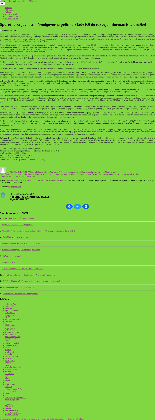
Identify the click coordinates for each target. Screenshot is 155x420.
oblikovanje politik (12, 343)
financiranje (9, 315)
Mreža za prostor (8, 262)
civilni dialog (10, 306)
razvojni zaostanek (93, 172)
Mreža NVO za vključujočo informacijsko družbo (21, 250)
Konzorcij (8, 8)
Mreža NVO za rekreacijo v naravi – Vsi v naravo (21, 243)
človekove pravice (12, 400)
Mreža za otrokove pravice (12, 256)
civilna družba (10, 304)
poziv (7, 347)
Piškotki (48, 419)
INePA (8, 172)
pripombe (8, 354)
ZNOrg (8, 395)
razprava (8, 363)
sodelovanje (9, 374)
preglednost (9, 352)
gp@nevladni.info (14, 187)
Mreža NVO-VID (60, 172)
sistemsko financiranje (13, 367)
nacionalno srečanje (12, 334)
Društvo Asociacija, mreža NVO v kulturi (18, 218)
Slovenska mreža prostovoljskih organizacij (19, 287)
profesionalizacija (11, 356)
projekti (8, 358)
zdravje (7, 393)
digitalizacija (9, 308)
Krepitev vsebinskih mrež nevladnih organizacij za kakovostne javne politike (36, 180)
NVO (7, 341)
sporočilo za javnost (108, 172)
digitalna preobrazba (12, 310)
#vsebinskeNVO (11, 19)
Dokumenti (9, 12)
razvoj (7, 365)
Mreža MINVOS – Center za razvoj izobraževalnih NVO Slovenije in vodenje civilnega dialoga (38, 231)
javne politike (10, 326)
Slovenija (8, 371)
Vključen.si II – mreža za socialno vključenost (20, 294)
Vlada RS (8, 387)
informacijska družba (45, 172)
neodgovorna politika (76, 172)
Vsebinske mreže (11, 14)
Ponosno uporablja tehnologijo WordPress (68, 419)
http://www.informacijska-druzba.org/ (18, 155)
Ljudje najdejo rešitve (13, 16)
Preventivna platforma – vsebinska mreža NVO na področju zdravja (29, 275)
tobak (7, 378)
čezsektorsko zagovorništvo (15, 398)
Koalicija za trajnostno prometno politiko (17, 225)
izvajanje (8, 321)
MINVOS (9, 330)
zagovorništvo (10, 391)
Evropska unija (10, 313)
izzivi (7, 324)
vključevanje (10, 384)
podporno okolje (11, 345)
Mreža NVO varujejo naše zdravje (15, 237)
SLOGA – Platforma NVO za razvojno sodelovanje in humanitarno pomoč (31, 281)
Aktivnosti (9, 10)
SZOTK (8, 376)
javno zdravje (10, 328)
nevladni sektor (10, 339)
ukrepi (7, 380)
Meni (2, 3)
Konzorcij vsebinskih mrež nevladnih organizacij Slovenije (22, 419)
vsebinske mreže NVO (13, 389)
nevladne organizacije (13, 337)
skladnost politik (11, 369)
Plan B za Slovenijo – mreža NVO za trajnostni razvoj (22, 269)
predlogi (8, 350)
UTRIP (8, 382)
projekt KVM (10, 361)
